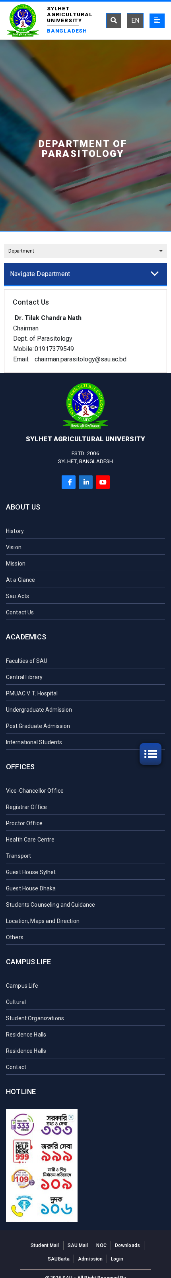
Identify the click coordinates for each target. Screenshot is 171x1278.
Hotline (21, 1091)
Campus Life (28, 962)
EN (135, 20)
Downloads (127, 1245)
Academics (26, 637)
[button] (84, 274)
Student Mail (45, 1245)
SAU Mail (78, 1245)
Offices (20, 767)
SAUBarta (59, 1259)
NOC (101, 1245)
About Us (23, 507)
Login (117, 1259)
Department (21, 251)
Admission (90, 1259)
